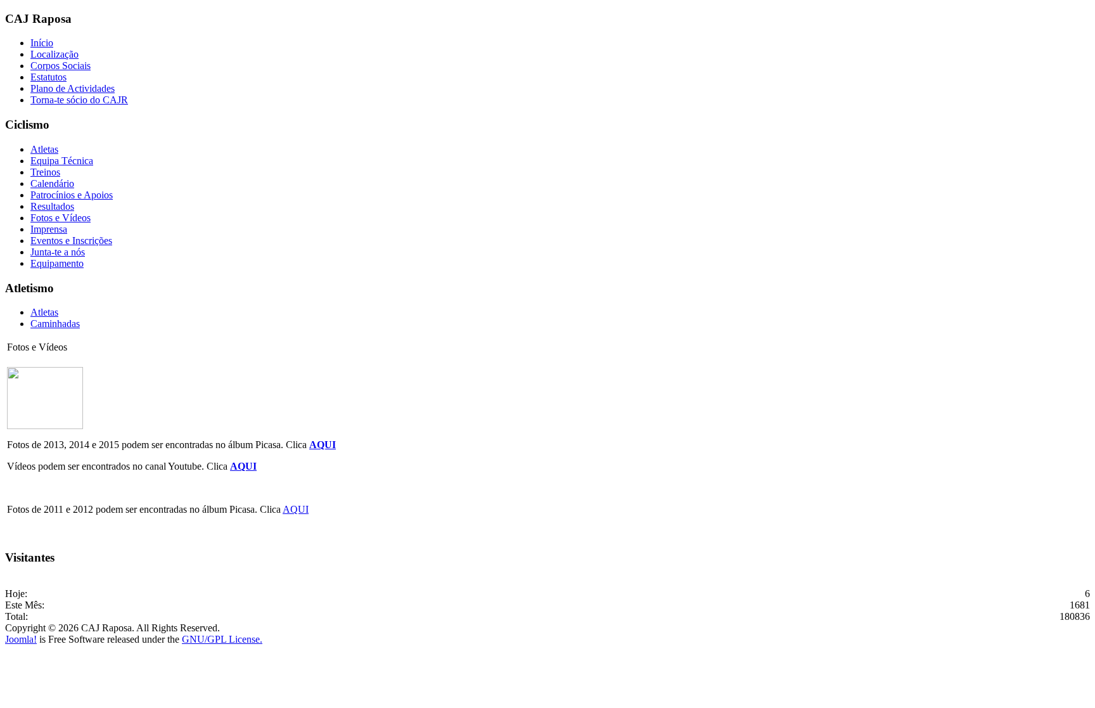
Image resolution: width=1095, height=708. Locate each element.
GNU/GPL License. (222, 639)
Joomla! (21, 639)
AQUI (322, 444)
